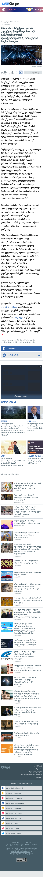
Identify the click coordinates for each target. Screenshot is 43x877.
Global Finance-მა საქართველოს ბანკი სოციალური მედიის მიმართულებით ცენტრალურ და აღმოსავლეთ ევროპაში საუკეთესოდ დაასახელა (21, 751)
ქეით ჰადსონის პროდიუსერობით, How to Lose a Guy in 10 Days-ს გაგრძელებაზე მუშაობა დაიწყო (13, 453)
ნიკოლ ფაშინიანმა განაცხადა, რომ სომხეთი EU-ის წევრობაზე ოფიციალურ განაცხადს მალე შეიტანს (21, 712)
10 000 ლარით (9, 307)
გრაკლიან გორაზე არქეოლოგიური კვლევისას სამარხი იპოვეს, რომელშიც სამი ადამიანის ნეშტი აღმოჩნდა (21, 589)
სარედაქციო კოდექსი (35, 772)
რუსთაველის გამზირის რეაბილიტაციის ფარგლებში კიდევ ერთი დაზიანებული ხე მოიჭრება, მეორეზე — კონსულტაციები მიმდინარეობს (21, 550)
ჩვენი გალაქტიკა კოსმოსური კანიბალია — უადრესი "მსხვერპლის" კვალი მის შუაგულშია (21, 682)
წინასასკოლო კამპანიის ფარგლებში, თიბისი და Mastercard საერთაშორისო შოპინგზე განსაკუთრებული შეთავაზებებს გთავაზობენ (21, 629)
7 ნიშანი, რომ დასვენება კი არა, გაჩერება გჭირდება (21, 737)
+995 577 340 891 (30, 845)
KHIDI (15, 342)
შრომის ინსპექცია (23, 340)
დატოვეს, (19, 317)
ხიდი (10, 342)
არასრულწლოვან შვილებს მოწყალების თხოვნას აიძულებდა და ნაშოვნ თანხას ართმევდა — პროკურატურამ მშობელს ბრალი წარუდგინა (21, 697)
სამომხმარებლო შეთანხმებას (20, 851)
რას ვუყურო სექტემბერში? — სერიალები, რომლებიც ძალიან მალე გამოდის (21, 499)
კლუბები (21, 342)
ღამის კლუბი (30, 342)
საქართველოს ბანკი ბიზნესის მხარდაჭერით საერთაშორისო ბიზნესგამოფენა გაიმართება (21, 643)
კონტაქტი (39, 777)
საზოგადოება (5, 24)
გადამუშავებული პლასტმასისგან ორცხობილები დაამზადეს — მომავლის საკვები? (21, 536)
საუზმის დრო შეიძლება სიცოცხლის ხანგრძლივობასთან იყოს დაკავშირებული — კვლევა (21, 487)
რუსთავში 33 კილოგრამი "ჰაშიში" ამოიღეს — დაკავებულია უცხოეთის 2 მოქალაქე (21, 601)
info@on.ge (18, 845)
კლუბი (13, 340)
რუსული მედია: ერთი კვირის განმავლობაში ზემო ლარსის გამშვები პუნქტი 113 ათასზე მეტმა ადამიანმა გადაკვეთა (21, 511)
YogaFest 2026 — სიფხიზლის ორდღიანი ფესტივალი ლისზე (21, 564)
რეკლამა (39, 769)
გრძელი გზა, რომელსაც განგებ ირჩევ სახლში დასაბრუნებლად (21, 725)
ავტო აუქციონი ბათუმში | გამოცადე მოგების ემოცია (21, 576)
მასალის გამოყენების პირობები (31, 774)
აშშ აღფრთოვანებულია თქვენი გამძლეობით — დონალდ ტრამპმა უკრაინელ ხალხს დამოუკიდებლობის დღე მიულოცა (21, 614)
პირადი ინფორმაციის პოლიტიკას (21, 854)
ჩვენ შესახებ (38, 766)
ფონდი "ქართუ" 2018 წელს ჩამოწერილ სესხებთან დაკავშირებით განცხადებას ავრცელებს (21, 656)
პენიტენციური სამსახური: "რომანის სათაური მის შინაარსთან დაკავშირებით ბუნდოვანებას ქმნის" (21, 669)
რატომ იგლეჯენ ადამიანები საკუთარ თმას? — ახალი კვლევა (21, 524)
